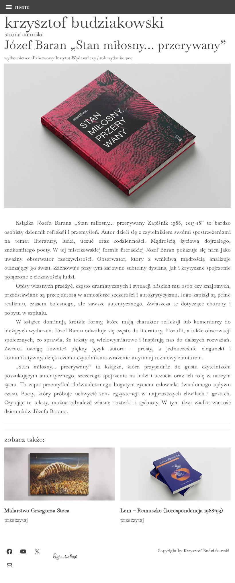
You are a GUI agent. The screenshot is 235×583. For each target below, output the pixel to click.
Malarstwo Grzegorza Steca (37, 510)
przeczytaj (16, 520)
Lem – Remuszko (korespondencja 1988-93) (171, 510)
